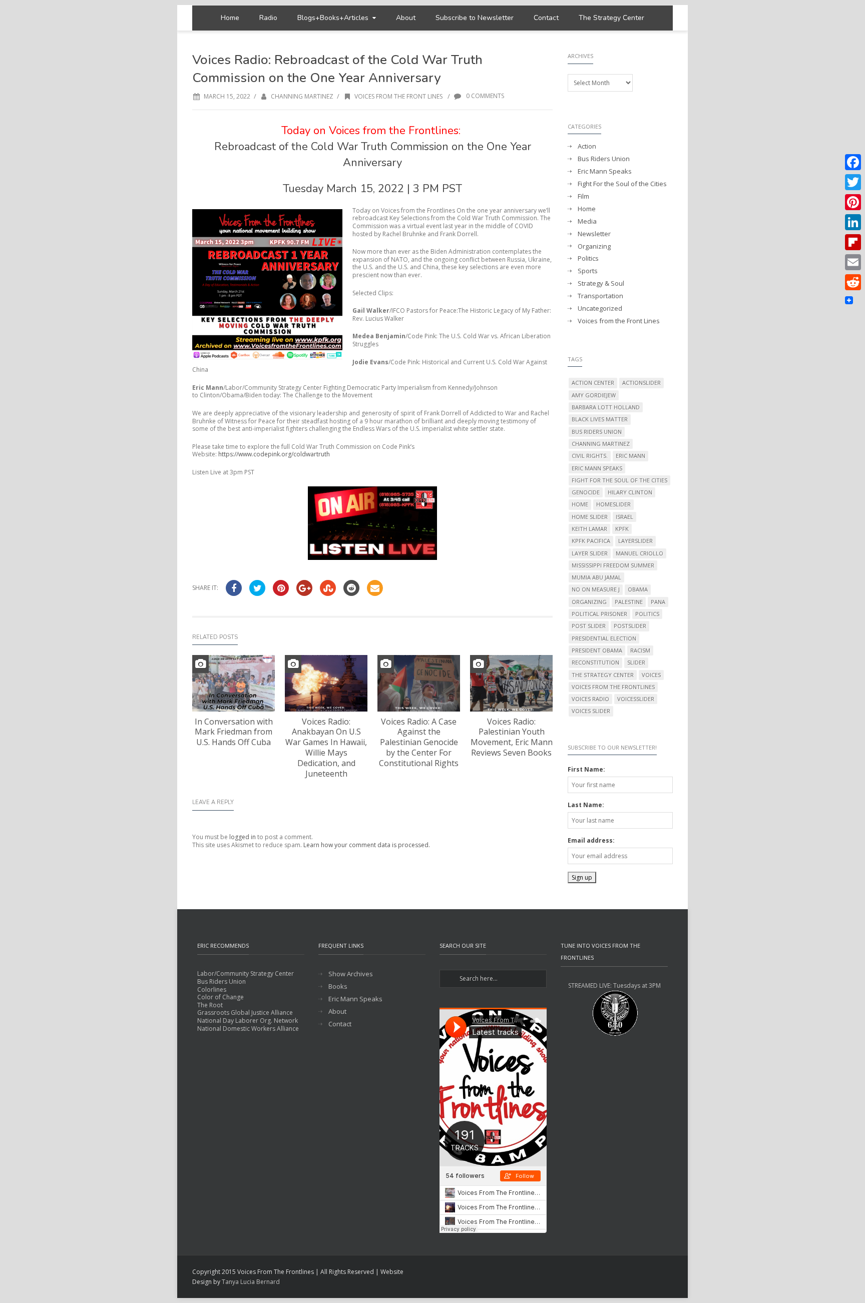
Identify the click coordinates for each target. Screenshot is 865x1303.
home (580, 504)
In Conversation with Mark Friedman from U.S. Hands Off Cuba (234, 732)
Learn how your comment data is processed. (366, 845)
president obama (597, 650)
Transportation (600, 296)
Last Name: (586, 805)
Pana (658, 601)
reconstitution (595, 662)
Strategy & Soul (601, 283)
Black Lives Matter (600, 419)
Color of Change (220, 997)
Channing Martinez (302, 96)
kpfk (622, 528)
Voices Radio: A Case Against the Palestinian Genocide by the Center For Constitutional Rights (419, 742)
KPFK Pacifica (591, 540)
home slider (590, 516)
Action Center (593, 382)
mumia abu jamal (596, 577)
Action (587, 146)
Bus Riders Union (604, 159)
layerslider (635, 540)
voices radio (590, 699)
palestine (629, 601)
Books (337, 986)
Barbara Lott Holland (606, 407)
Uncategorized (600, 308)
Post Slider (589, 625)
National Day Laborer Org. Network (247, 1020)
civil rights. (590, 455)
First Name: (586, 769)
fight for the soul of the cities (619, 480)
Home (230, 18)
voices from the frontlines (613, 687)
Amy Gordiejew (594, 395)
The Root (210, 1005)
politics (647, 613)
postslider (630, 625)
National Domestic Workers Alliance (248, 1028)
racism (640, 650)
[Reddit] (853, 282)
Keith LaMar (589, 528)
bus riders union (597, 431)
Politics (588, 258)
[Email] (853, 262)
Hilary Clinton (630, 492)
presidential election (604, 638)
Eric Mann (630, 455)
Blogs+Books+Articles (332, 18)
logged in (242, 837)
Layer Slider (590, 553)
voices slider (591, 711)
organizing (589, 601)
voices (651, 675)
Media (587, 221)
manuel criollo (639, 553)
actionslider (641, 382)
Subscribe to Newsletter (475, 18)
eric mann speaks (597, 468)
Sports (588, 271)
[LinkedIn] (853, 222)
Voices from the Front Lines (398, 96)
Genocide (586, 492)
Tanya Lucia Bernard (251, 1281)
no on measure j (596, 589)
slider (636, 662)
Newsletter (594, 234)
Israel (624, 516)
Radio (268, 18)
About (405, 18)
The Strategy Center (611, 18)
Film (583, 196)
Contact (546, 18)
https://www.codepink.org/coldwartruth (274, 454)
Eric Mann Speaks (605, 171)
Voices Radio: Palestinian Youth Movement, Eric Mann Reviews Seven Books (512, 737)
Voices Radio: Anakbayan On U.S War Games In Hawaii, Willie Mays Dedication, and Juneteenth (326, 747)
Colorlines (211, 989)
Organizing (594, 246)
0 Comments (484, 96)
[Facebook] (853, 162)
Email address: (591, 840)
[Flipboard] (853, 242)
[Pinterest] (853, 202)
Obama (638, 589)
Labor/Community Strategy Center (245, 973)
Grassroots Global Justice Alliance (245, 1012)
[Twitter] (853, 182)
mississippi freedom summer (613, 565)
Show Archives (350, 974)
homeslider (613, 504)
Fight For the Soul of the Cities (622, 184)
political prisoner (599, 613)
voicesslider (635, 699)
